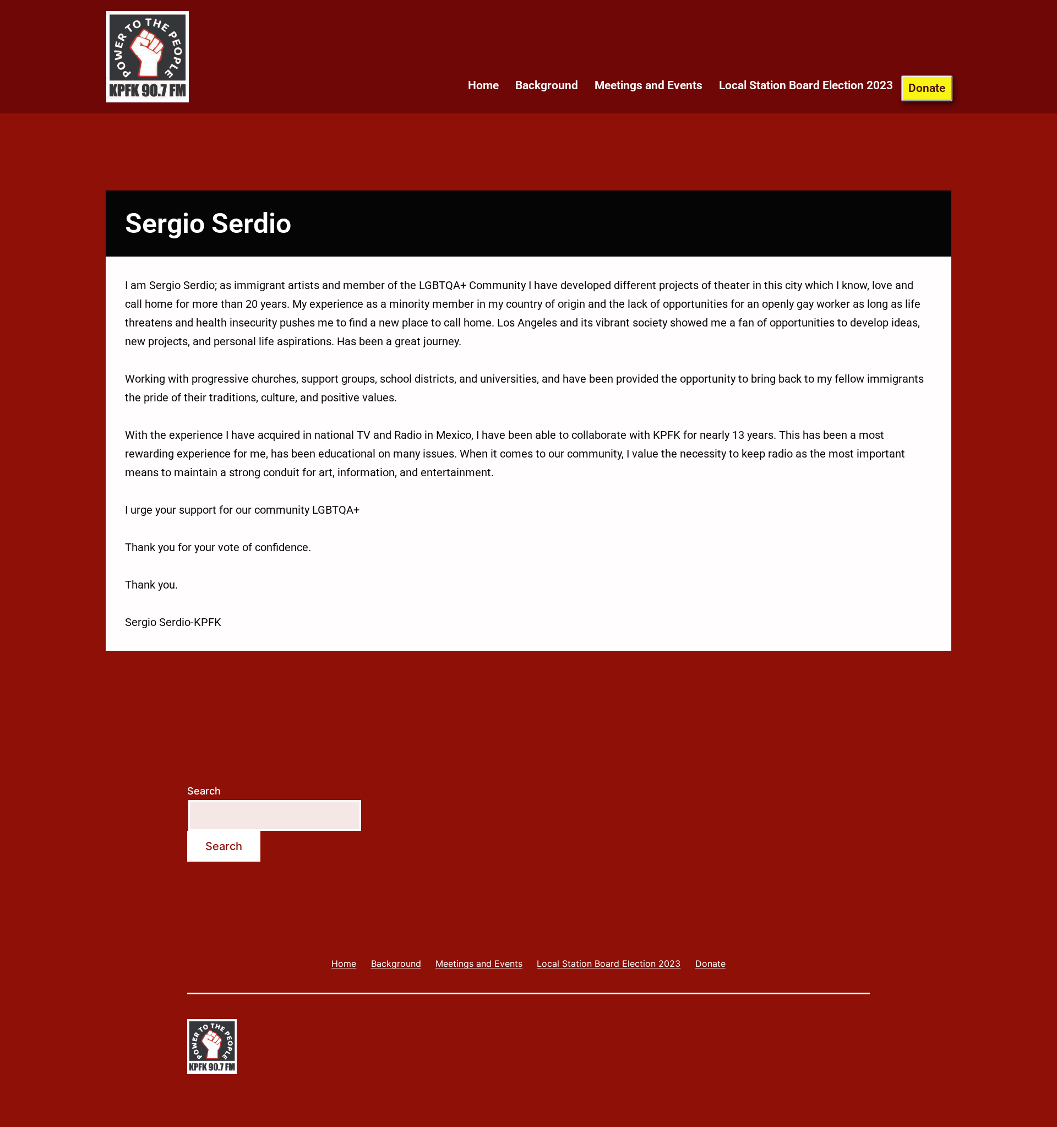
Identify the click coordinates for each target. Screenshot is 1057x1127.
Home (483, 85)
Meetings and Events (648, 85)
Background (546, 85)
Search (204, 791)
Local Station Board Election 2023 (806, 85)
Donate (926, 88)
